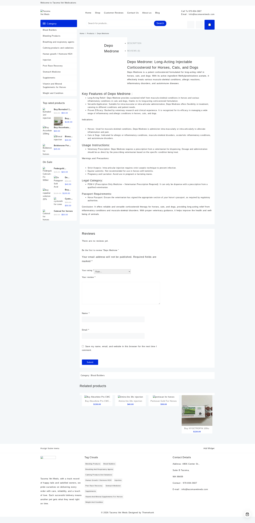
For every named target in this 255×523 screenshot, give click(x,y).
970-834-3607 (195, 11)
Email (85, 330)
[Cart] (209, 24)
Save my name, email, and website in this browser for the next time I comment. (119, 348)
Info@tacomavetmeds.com (202, 14)
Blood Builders (50, 30)
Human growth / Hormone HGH (57, 54)
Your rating (88, 270)
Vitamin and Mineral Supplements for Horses (54, 85)
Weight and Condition (53, 93)
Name (85, 313)
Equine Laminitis (96, 171)
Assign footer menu (49, 448)
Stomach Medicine (52, 72)
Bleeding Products (52, 36)
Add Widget (209, 448)
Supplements (49, 78)
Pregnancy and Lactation (100, 174)
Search (160, 23)
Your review (88, 277)
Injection (47, 60)
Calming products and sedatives (58, 48)
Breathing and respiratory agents (58, 42)
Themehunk (148, 512)
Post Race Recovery (53, 66)
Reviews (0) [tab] (133, 51)
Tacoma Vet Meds (118, 512)
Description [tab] (134, 43)
